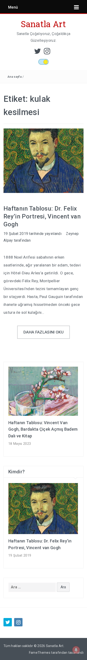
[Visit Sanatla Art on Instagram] (47, 52)
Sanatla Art (43, 23)
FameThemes (39, 652)
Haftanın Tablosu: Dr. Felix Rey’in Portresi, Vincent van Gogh (42, 216)
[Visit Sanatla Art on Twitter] (37, 52)
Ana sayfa (14, 76)
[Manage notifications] (76, 650)
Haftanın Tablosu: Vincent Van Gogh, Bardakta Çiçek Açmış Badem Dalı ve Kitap (42, 429)
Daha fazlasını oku (43, 332)
